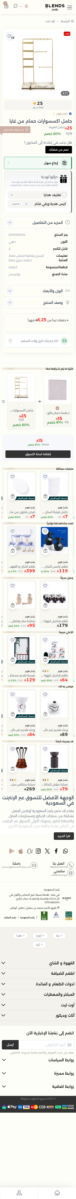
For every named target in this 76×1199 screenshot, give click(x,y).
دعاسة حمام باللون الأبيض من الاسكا (57, 413)
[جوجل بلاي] (12, 852)
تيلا (58, 935)
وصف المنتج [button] (53, 303)
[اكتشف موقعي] (10, 341)
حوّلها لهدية (49, 177)
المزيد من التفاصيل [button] (48, 223)
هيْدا (19, 935)
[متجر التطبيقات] (20, 852)
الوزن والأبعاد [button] (53, 291)
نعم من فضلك (58, 149)
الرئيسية (65, 21)
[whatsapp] (65, 852)
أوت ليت (50, 21)
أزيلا (38, 944)
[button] (69, 6)
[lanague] (23, 6)
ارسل (10, 1045)
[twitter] (48, 852)
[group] (38, 64)
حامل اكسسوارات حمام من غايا (21, 410)
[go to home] (57, 1193)
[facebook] (56, 852)
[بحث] (15, 6)
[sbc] (57, 917)
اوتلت (67, 33)
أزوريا (39, 935)
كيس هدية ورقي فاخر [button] (50, 204)
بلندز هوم (63, 507)
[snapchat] (30, 852)
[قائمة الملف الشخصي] (19, 1193)
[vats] (69, 917)
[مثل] (45, 476)
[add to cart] (45, 497)
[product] (54, 486)
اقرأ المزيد (63, 836)
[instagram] (38, 852)
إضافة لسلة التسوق (38, 454)
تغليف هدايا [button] (52, 195)
